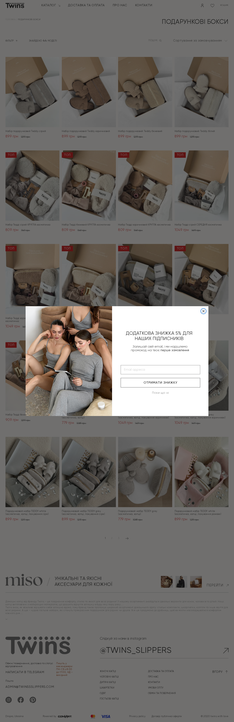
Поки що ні (160, 392)
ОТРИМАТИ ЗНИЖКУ (160, 382)
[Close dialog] (203, 311)
